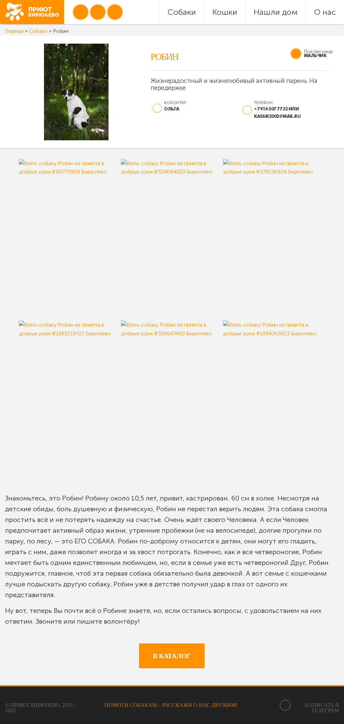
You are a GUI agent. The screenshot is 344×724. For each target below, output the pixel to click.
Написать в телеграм (321, 707)
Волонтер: (175, 102)
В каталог (172, 656)
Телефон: (263, 102)
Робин (164, 56)
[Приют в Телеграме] (115, 12)
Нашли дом (276, 12)
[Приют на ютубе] (98, 12)
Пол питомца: (319, 51)
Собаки (182, 12)
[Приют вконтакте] (81, 12)
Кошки (224, 12)
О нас (325, 12)
